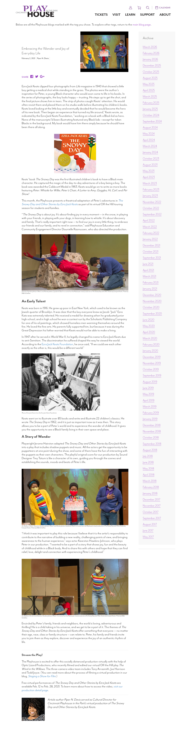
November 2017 (152, 505)
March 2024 (150, 146)
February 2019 (151, 412)
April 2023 (149, 177)
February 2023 (151, 189)
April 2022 (149, 220)
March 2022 (150, 227)
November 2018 (152, 431)
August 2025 (150, 78)
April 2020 (149, 332)
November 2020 (152, 301)
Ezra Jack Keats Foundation (57, 344)
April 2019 (148, 400)
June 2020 (148, 319)
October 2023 (151, 158)
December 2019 (152, 357)
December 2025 (152, 65)
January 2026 (150, 59)
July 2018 (148, 456)
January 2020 (150, 350)
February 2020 (151, 344)
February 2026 (151, 53)
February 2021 (151, 282)
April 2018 (148, 474)
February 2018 (151, 487)
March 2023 (150, 183)
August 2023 (150, 164)
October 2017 (150, 512)
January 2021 (150, 288)
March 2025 (150, 96)
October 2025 (151, 72)
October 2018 (151, 437)
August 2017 (150, 524)
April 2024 (149, 140)
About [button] (165, 15)
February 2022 (151, 233)
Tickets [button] (101, 15)
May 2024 (149, 133)
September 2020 (152, 313)
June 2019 (148, 388)
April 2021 (148, 270)
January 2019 (150, 419)
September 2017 (152, 518)
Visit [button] (116, 15)
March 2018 (149, 481)
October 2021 (150, 251)
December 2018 (152, 425)
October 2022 (151, 208)
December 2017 (151, 499)
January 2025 (150, 109)
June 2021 (148, 264)
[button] (130, 7)
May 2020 (149, 326)
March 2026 (150, 47)
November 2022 (152, 202)
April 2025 (149, 90)
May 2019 (148, 394)
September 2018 (152, 444)
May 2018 (148, 468)
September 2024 (152, 121)
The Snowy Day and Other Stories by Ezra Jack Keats (72, 202)
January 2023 (150, 195)
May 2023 (149, 171)
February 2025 (151, 102)
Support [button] (147, 15)
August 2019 (150, 382)
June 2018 (148, 462)
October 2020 (151, 307)
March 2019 (149, 406)
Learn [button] (130, 15)
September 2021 (152, 257)
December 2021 (151, 245)
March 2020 (150, 338)
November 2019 (152, 363)
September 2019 (152, 375)
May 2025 (149, 84)
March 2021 (149, 276)
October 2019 (151, 369)
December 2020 (152, 295)
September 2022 (152, 214)
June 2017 (148, 530)
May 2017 (148, 537)
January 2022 (150, 239)
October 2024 (151, 115)
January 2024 (150, 152)
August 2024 (150, 127)
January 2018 (150, 493)
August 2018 (150, 450)
